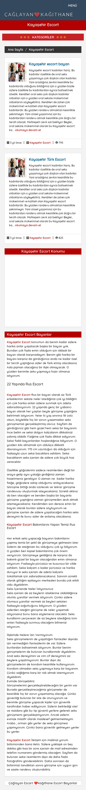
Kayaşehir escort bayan (49, 64)
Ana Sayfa (15, 50)
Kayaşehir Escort (41, 50)
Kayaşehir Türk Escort (47, 159)
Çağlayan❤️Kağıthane (39, 15)
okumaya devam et (28, 130)
